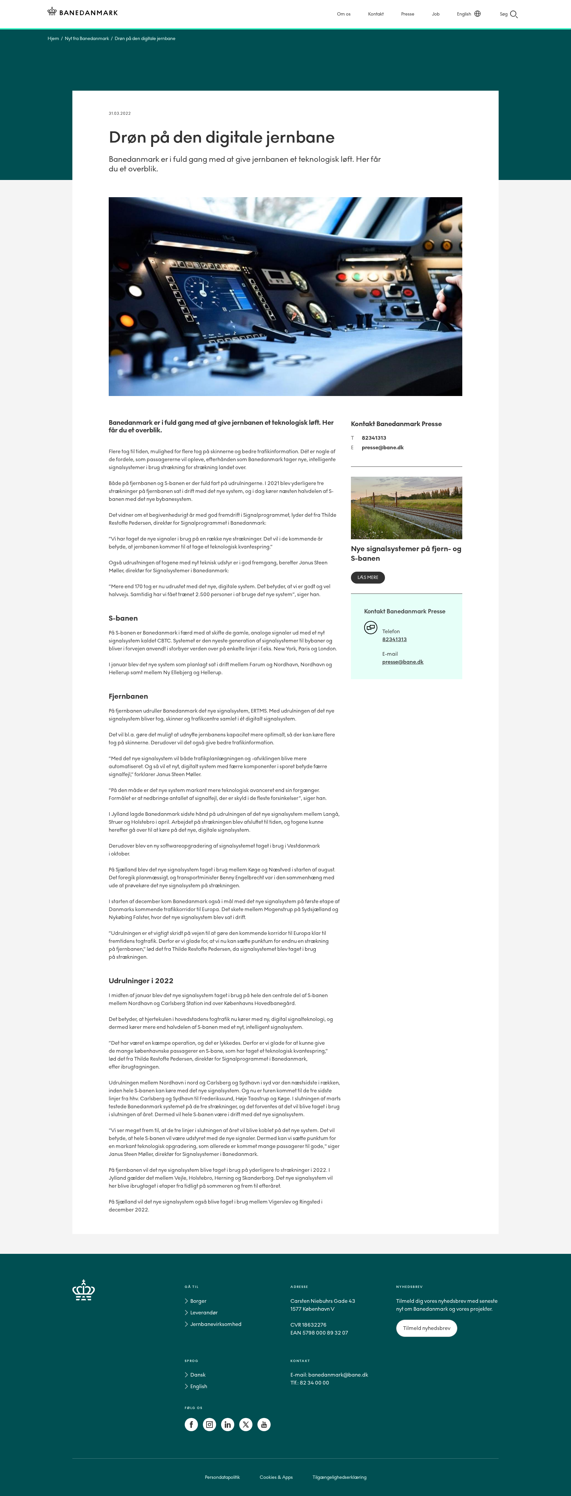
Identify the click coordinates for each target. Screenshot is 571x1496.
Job (435, 14)
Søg (504, 14)
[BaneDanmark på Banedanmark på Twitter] (245, 1429)
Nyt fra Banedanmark (87, 38)
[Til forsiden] (83, 12)
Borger (198, 1301)
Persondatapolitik (222, 1477)
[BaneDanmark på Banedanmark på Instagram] (209, 1429)
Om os (344, 14)
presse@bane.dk (383, 447)
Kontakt (376, 14)
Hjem (53, 38)
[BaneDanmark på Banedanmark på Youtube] (264, 1429)
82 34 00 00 (314, 1383)
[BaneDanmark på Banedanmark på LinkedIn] (227, 1429)
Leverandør (204, 1312)
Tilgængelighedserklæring (339, 1477)
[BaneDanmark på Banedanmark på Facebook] (191, 1429)
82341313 (374, 438)
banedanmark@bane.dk (338, 1375)
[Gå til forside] (95, 1359)
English (464, 14)
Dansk (198, 1375)
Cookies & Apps (276, 1477)
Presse (407, 14)
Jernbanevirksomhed (216, 1324)
